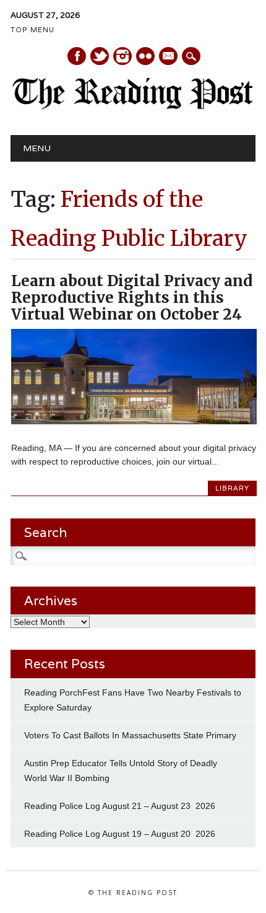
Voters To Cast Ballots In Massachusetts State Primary (130, 735)
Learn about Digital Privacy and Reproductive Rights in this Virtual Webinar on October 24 (131, 297)
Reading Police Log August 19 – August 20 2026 (119, 834)
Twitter (99, 56)
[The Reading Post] (133, 106)
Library (232, 488)
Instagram (122, 56)
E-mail (169, 57)
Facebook (76, 56)
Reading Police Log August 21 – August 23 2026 (119, 806)
